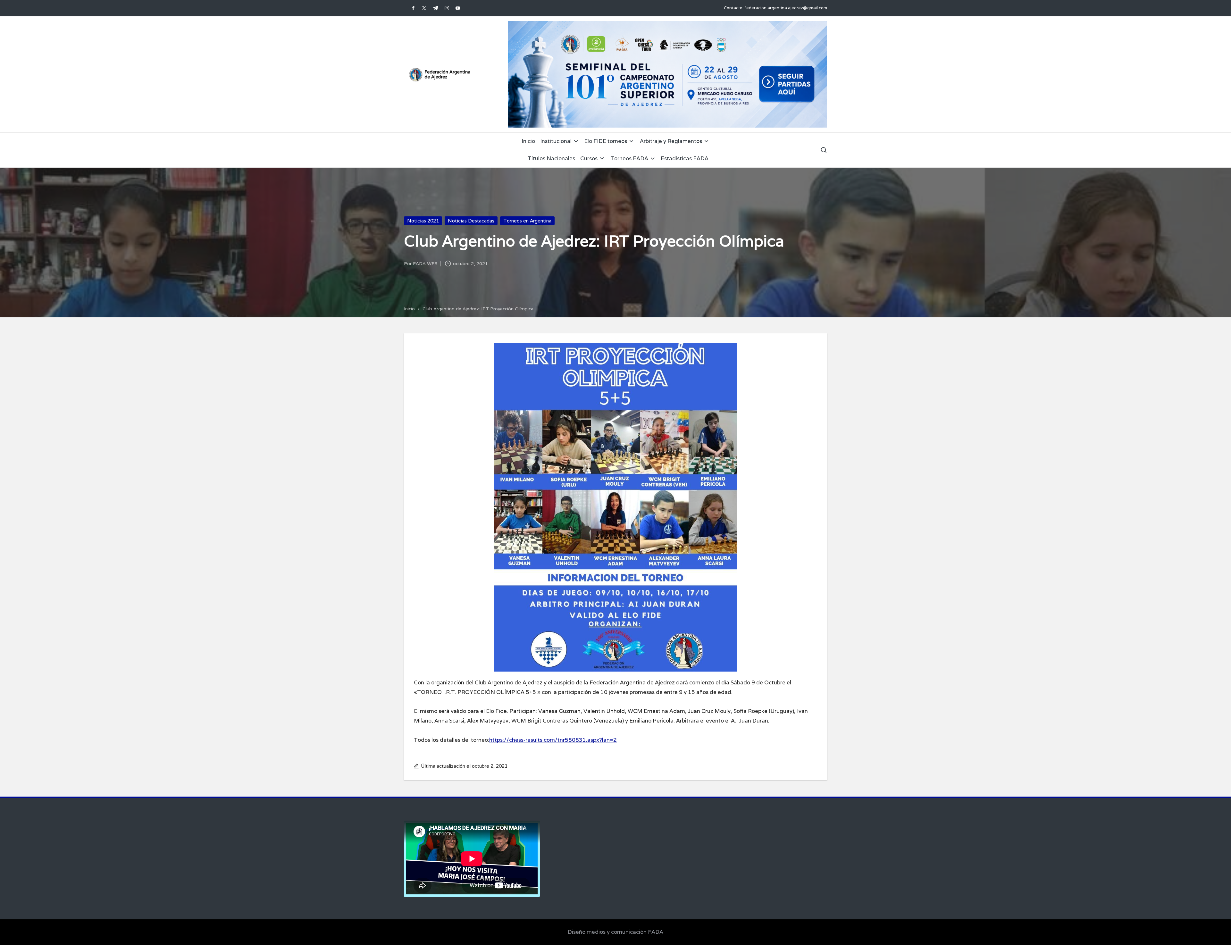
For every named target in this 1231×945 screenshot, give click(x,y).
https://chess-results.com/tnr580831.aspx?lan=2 (553, 739)
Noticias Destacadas (471, 221)
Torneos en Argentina (527, 221)
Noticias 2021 (423, 221)
